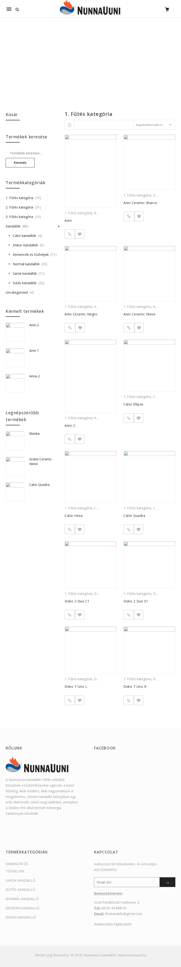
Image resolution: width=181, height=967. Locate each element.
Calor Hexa (73, 515)
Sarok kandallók (25, 273)
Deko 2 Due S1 (135, 601)
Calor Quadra (134, 515)
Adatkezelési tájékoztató (113, 924)
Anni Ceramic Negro (81, 314)
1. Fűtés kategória (78, 213)
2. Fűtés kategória (19, 207)
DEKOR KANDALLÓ (21, 917)
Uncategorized (17, 292)
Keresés (20, 162)
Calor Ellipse (133, 404)
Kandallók (13, 226)
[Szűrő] (69, 125)
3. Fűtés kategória (19, 216)
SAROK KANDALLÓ (20, 880)
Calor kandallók (24, 235)
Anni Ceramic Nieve (139, 314)
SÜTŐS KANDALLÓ (20, 889)
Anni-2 (70, 425)
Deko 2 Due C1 (77, 601)
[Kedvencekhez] (79, 234)
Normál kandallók (26, 264)
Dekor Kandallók (25, 245)
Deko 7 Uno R (134, 686)
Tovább (128, 216)
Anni (68, 220)
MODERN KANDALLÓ (22, 908)
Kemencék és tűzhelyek (31, 254)
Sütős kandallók (25, 283)
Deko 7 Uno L (76, 686)
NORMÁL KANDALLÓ (22, 899)
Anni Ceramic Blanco (140, 202)
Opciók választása (70, 234)
